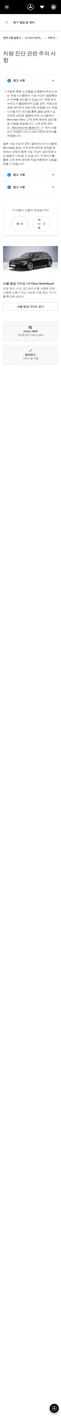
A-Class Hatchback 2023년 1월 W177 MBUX (34, 37)
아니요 (39, 223)
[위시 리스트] (42, 7)
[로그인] (53, 7)
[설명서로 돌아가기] (8, 22)
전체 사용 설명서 (12, 37)
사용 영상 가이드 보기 (30, 306)
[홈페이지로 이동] (30, 7)
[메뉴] (7, 7)
